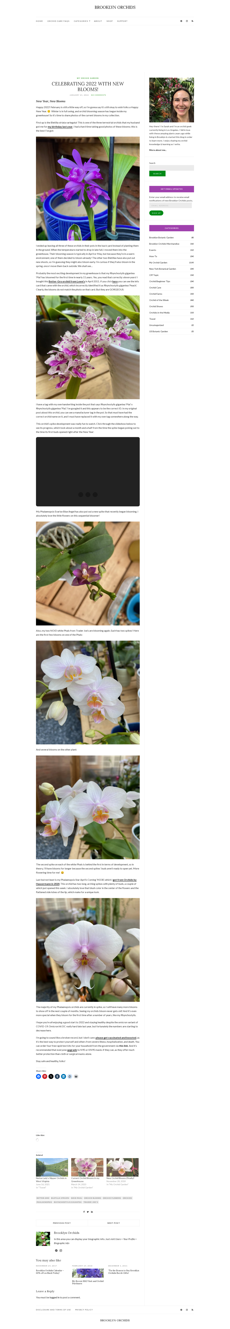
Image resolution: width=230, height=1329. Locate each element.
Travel (152, 319)
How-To (153, 256)
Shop (110, 21)
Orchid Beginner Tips (159, 281)
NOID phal (76, 1198)
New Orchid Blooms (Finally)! (120, 1178)
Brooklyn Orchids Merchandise (164, 243)
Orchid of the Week (159, 300)
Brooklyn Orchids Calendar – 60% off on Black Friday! (50, 1271)
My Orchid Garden (88, 78)
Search (152, 163)
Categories (81, 21)
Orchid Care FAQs (58, 21)
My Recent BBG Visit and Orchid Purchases (88, 1282)
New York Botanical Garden (162, 268)
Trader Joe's (91, 1202)
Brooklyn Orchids (115, 7)
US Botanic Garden (158, 331)
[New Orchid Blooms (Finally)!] (123, 1167)
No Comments (98, 95)
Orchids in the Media (159, 312)
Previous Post (62, 1223)
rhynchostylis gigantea (68, 1202)
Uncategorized (156, 325)
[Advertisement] (115, 49)
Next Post (113, 1223)
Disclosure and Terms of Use (53, 1310)
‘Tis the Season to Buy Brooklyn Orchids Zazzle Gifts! (123, 1271)
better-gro (43, 1198)
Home (39, 21)
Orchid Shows (156, 306)
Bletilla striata (60, 1198)
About (98, 21)
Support (122, 21)
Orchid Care (155, 287)
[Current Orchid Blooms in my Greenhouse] (87, 1167)
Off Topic (154, 275)
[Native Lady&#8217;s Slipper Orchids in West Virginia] (52, 1167)
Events (152, 250)
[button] (81, 494)
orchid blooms (92, 1198)
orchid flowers (112, 1198)
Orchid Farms (155, 293)
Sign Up (156, 213)
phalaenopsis (44, 1202)
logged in (54, 1297)
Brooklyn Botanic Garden (161, 237)
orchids (127, 1198)
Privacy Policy (84, 1310)
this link (123, 1045)
